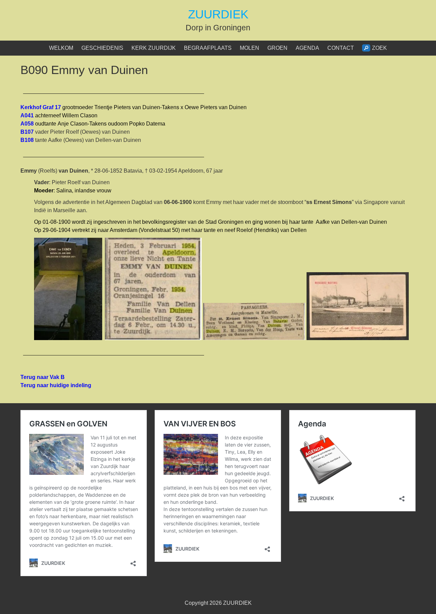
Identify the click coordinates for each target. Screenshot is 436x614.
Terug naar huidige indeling (55, 385)
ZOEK (379, 48)
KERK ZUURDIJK (153, 48)
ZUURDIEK (218, 14)
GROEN (277, 48)
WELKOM (61, 48)
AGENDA (307, 48)
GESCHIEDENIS (102, 48)
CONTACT (340, 48)
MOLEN (249, 48)
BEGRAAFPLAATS (208, 48)
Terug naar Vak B (42, 377)
